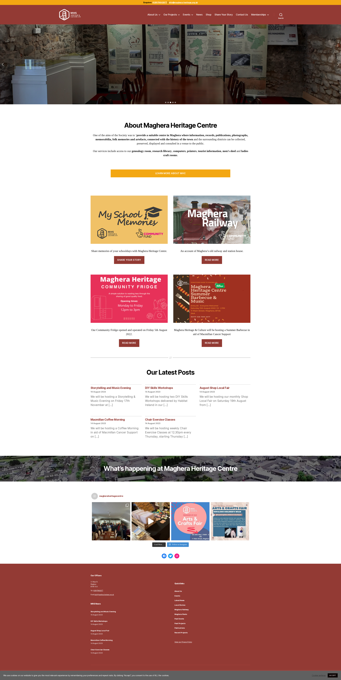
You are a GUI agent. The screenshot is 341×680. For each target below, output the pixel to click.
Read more (212, 260)
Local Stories (179, 605)
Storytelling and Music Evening (111, 388)
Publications (179, 628)
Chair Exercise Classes (160, 419)
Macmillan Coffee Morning (108, 419)
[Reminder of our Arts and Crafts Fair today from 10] (190, 521)
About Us (152, 14)
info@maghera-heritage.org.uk (183, 2)
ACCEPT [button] (332, 675)
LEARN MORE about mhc (170, 173)
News (199, 14)
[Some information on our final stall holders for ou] (230, 521)
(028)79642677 (159, 2)
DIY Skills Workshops (159, 388)
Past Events (179, 619)
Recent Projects (181, 633)
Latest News (179, 600)
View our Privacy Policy (183, 642)
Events (186, 14)
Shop (208, 14)
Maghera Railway (181, 610)
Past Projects (179, 623)
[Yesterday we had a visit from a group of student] (111, 521)
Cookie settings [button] (319, 675)
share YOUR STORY (129, 260)
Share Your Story (224, 14)
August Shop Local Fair (215, 388)
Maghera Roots (180, 614)
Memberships (258, 14)
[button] (3, 64)
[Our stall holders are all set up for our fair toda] (151, 521)
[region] (170, 64)
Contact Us (242, 14)
